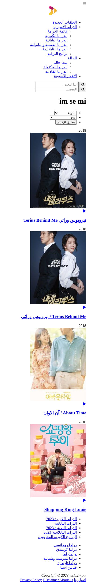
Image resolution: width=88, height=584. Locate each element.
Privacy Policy (31, 580)
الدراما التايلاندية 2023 (60, 532)
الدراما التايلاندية (55, 49)
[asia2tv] (67, 14)
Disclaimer (51, 580)
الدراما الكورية (56, 36)
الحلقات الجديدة (65, 22)
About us (66, 580)
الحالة (72, 58)
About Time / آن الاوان (64, 412)
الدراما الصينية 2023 (61, 528)
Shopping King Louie (65, 509)
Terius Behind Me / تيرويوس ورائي (53, 316)
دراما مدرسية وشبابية (60, 558)
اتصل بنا (80, 580)
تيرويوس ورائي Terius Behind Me (54, 220)
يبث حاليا (60, 63)
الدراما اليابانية (56, 40)
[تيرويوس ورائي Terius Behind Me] (44, 173)
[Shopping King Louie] (44, 463)
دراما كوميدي (66, 549)
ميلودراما (70, 554)
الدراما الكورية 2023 (61, 519)
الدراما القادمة (56, 71)
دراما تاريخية (67, 563)
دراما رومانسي (65, 545)
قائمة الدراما (57, 31)
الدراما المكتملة (55, 67)
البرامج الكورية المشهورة (57, 537)
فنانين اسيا (68, 567)
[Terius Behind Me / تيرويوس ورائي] (44, 270)
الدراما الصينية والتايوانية (48, 45)
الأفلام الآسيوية (65, 76)
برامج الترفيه (57, 54)
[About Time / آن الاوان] (44, 367)
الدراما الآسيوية (65, 27)
